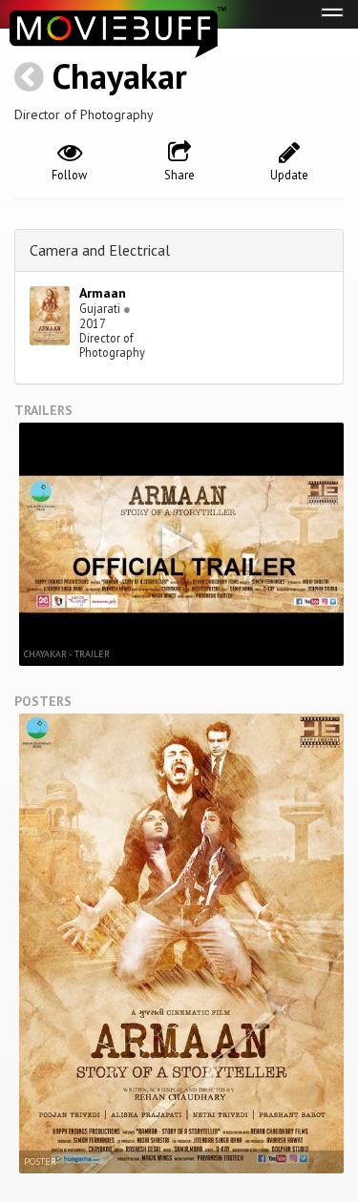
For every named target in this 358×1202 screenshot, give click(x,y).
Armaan (102, 292)
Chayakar (120, 75)
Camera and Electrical (100, 249)
